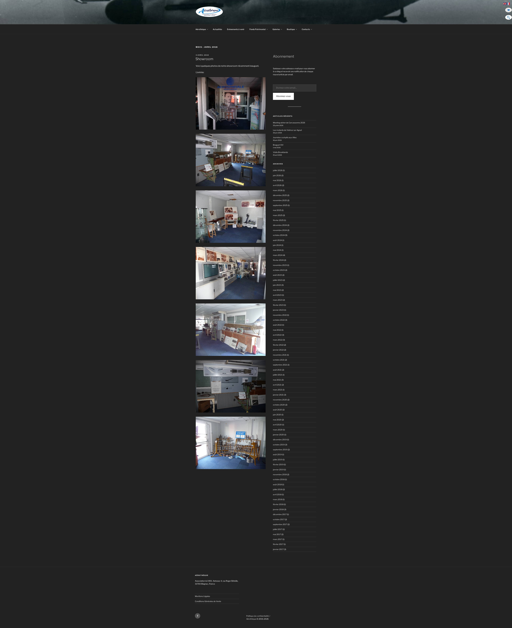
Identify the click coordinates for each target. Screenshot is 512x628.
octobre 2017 (278, 519)
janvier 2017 (278, 549)
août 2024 (277, 240)
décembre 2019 (280, 439)
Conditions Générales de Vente (208, 601)
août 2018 (277, 484)
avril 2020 (277, 424)
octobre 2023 (279, 270)
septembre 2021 (280, 365)
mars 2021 (277, 390)
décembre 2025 (280, 195)
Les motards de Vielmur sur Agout (287, 130)
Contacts (306, 29)
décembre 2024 (280, 225)
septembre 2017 (280, 524)
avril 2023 (277, 295)
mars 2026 (277, 190)
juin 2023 (277, 285)
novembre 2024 (280, 230)
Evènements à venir (235, 29)
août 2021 (277, 370)
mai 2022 (277, 330)
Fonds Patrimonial (257, 29)
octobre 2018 (279, 479)
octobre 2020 (279, 405)
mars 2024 (277, 255)
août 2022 (277, 325)
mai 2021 (277, 380)
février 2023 (278, 305)
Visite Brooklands (280, 152)
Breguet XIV (278, 145)
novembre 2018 (280, 474)
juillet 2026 (277, 170)
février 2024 (278, 260)
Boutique (291, 29)
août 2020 (277, 410)
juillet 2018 (277, 489)
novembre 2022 (280, 315)
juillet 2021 (277, 375)
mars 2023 (277, 300)
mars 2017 (277, 539)
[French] (508, 3)
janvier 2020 (278, 434)
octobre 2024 (279, 235)
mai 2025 (277, 210)
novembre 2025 (280, 200)
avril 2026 (277, 185)
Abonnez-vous (283, 96)
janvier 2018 (278, 509)
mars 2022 (277, 340)
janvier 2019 (278, 469)
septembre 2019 (280, 449)
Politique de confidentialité (257, 616)
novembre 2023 (280, 265)
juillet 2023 (277, 280)
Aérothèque (200, 29)
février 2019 (278, 464)
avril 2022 (277, 335)
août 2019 (277, 454)
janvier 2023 (278, 310)
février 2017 (278, 544)
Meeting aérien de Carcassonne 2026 (289, 122)
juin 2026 (277, 175)
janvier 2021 (278, 395)
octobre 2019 (279, 444)
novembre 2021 (280, 355)
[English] (505, 3)
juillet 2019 (277, 459)
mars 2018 (277, 499)
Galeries (276, 29)
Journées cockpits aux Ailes (285, 137)
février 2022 (278, 345)
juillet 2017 (277, 529)
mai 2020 (277, 420)
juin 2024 (277, 245)
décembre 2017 (280, 514)
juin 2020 (277, 414)
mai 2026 (277, 180)
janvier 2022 (278, 350)
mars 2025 (277, 215)
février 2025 (278, 220)
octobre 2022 (279, 320)
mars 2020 (278, 430)
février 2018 (278, 504)
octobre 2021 (278, 360)
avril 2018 (277, 494)
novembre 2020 (280, 400)
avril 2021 (277, 385)
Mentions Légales (202, 596)
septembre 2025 (280, 205)
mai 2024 (277, 250)
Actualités (217, 29)
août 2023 (277, 275)
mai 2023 (277, 290)
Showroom (204, 59)
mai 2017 (277, 534)
